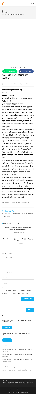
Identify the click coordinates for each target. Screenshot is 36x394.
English (13, 389)
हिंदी (21, 84)
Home (8, 389)
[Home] (2, 14)
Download (7, 327)
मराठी (21, 389)
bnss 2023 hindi (8, 202)
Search (4, 307)
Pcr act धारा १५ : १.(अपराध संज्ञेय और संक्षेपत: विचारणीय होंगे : (18, 240)
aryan (3, 349)
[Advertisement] (18, 38)
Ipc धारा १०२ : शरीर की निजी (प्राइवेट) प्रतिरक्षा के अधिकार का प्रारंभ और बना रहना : (18, 228)
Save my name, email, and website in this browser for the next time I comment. (16, 292)
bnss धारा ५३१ (28, 202)
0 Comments (30, 84)
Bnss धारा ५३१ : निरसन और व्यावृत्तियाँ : (16, 14)
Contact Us (26, 389)
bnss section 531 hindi (19, 202)
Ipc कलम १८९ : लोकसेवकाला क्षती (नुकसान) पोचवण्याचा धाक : (19, 370)
